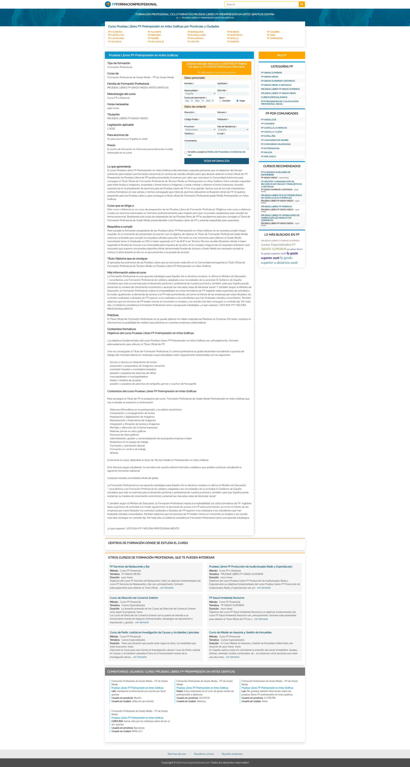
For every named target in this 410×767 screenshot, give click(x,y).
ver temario (166, 587)
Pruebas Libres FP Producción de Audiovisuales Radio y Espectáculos (250, 566)
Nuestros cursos (204, 753)
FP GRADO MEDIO (269, 76)
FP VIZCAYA (193, 41)
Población (222, 119)
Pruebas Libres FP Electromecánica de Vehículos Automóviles (281, 196)
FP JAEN (271, 35)
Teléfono (188, 133)
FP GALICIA (266, 152)
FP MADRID (153, 38)
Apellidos (222, 83)
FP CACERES (273, 32)
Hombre (226, 101)
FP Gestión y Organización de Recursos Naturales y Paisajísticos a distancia (281, 184)
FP (177, 18)
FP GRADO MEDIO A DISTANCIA (276, 85)
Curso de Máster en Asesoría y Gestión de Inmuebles (240, 632)
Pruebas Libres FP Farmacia (276, 206)
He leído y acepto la (216, 153)
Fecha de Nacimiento (194, 97)
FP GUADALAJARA (197, 35)
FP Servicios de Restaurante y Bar (130, 566)
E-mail (220, 133)
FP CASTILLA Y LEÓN (271, 132)
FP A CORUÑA (115, 32)
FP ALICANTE (154, 32)
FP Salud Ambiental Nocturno (226, 597)
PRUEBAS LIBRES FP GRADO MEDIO (278, 93)
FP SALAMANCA (196, 38)
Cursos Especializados (274, 97)
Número (221, 112)
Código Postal (191, 119)
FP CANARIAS (268, 123)
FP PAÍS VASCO (268, 156)
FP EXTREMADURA (270, 148)
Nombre (188, 83)
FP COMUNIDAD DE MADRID (274, 140)
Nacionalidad (190, 90)
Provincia (188, 126)
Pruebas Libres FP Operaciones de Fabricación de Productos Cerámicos (280, 217)
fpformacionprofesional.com (193, 762)
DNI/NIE (221, 90)
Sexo (221, 97)
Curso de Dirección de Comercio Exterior (134, 597)
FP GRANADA (154, 35)
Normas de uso (177, 753)
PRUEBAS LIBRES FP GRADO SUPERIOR (280, 89)
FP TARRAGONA (275, 38)
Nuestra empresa (232, 753)
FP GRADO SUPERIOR (271, 72)
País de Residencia (226, 126)
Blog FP (282, 55)
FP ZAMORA (233, 41)
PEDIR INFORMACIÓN (217, 161)
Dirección (189, 112)
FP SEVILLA (233, 38)
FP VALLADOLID (156, 41)
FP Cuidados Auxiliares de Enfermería (275, 173)
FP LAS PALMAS (116, 38)
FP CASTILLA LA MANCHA (274, 128)
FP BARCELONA (195, 32)
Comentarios (190, 140)
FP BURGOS (233, 32)
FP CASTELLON (116, 35)
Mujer (242, 101)
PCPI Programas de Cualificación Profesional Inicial (280, 102)
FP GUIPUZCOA (234, 35)
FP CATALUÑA (268, 136)
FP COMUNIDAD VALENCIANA (276, 144)
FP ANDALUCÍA (268, 119)
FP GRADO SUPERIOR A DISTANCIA (278, 81)
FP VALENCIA (114, 41)
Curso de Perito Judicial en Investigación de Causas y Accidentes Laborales (154, 632)
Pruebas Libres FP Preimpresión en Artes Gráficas (137, 688)
